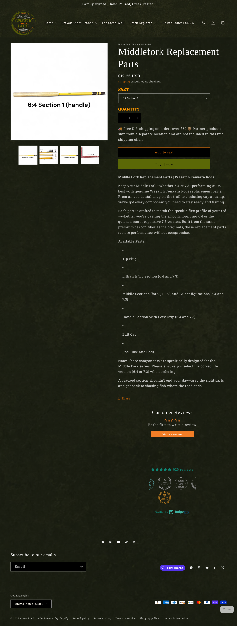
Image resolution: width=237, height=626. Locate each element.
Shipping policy (149, 618)
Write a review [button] (172, 434)
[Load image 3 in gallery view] (69, 155)
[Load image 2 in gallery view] (48, 155)
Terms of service (125, 618)
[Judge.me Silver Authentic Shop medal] (149, 483)
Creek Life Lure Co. (31, 618)
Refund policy (81, 618)
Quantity (129, 109)
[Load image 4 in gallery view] (90, 155)
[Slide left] (14, 155)
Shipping (124, 81)
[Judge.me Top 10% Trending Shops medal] (149, 497)
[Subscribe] (81, 567)
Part (123, 89)
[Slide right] (104, 155)
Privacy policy (102, 618)
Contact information (175, 618)
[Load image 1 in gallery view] (28, 155)
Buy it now (164, 164)
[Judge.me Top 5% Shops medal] (182, 483)
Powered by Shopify (56, 618)
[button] (50, 23)
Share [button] (125, 398)
